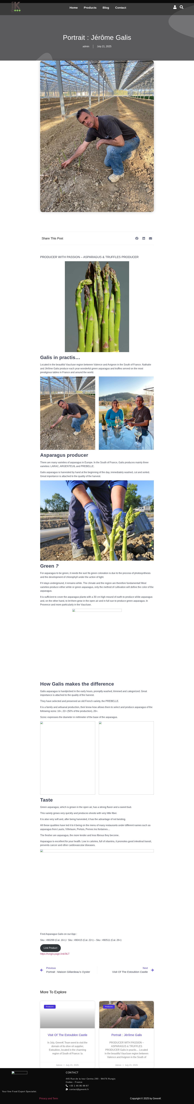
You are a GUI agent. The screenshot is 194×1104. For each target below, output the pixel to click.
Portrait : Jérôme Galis (126, 1035)
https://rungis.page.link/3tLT (55, 954)
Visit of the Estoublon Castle (67, 1035)
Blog (106, 7)
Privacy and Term (48, 1098)
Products (90, 7)
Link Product (50, 948)
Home (74, 7)
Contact (120, 7)
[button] (136, 238)
